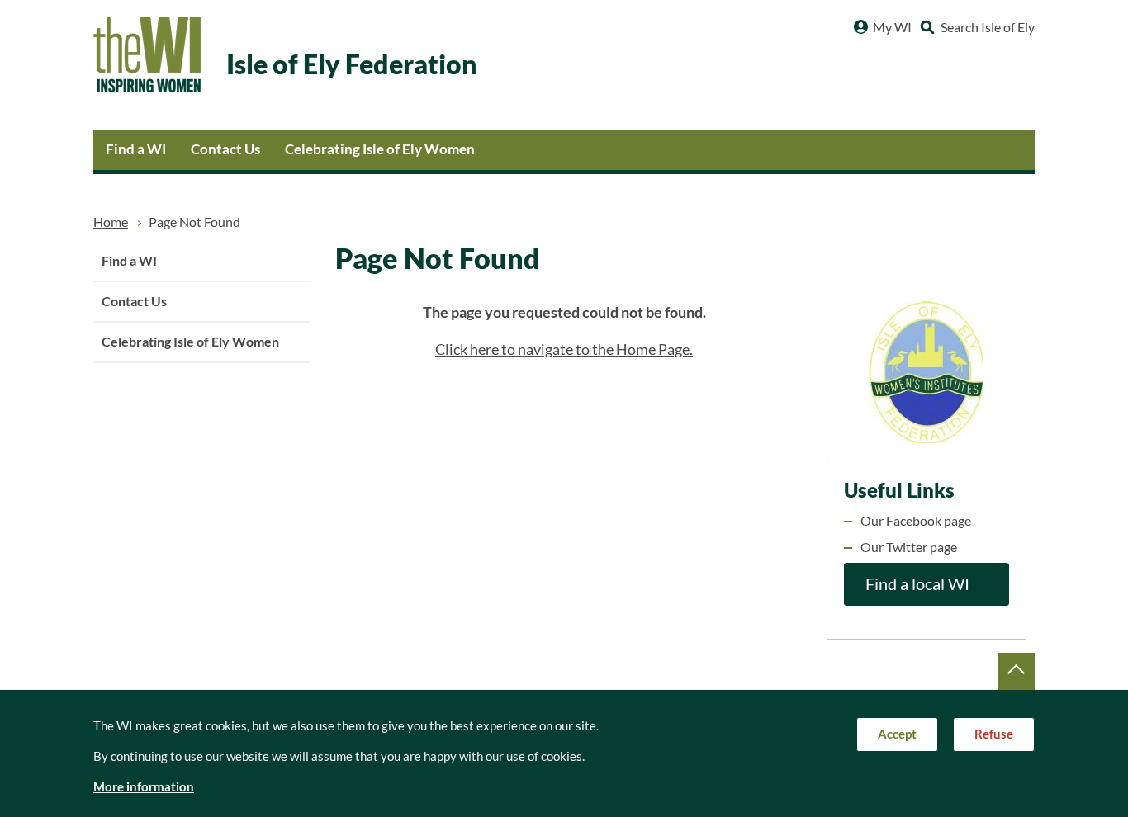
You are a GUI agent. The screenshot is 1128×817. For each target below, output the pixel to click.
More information (143, 787)
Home (110, 222)
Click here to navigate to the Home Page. (564, 349)
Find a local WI (917, 584)
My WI (892, 27)
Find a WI (136, 149)
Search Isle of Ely (988, 27)
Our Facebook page (915, 520)
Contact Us (225, 149)
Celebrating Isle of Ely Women (380, 149)
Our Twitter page (908, 547)
